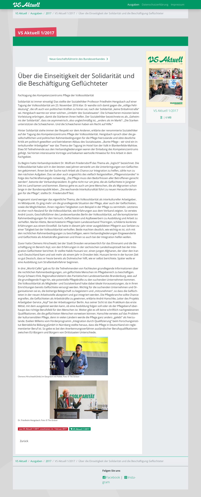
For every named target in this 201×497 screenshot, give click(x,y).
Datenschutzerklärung (155, 4)
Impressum (177, 4)
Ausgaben (133, 4)
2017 (48, 13)
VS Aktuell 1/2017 (31, 429)
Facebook (112, 477)
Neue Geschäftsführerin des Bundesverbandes (77, 59)
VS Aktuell (21, 13)
